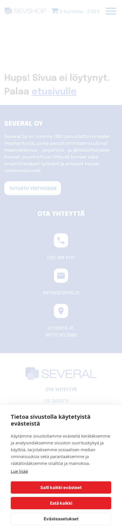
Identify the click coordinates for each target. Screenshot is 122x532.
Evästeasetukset (61, 518)
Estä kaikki (61, 503)
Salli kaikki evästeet (61, 487)
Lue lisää (19, 471)
